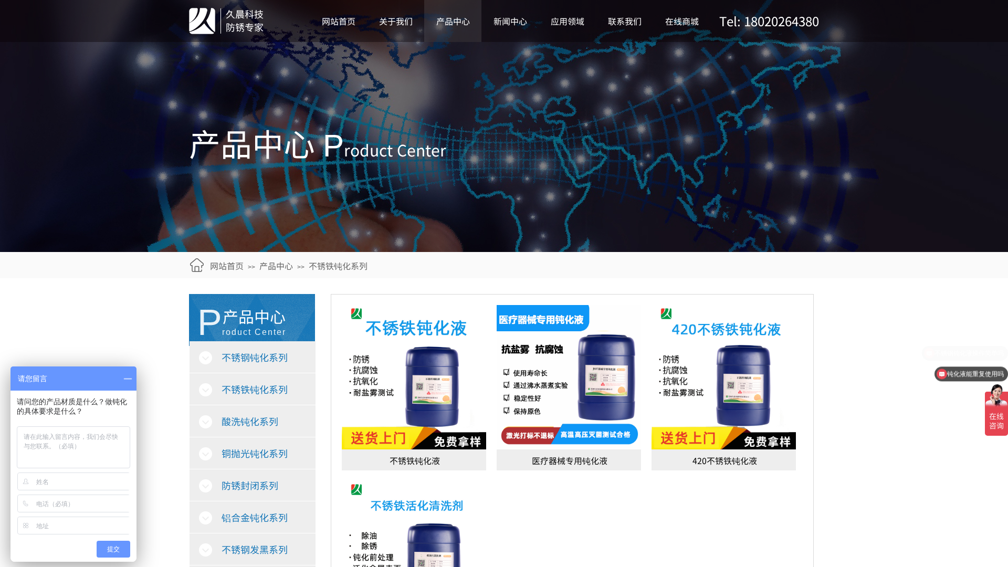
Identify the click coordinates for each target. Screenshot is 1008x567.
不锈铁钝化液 (415, 460)
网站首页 (338, 21)
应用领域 (567, 21)
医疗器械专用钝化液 (569, 460)
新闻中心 (510, 21)
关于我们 (396, 21)
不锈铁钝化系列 (338, 265)
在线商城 (682, 21)
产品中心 (453, 21)
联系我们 (625, 21)
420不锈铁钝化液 (724, 460)
